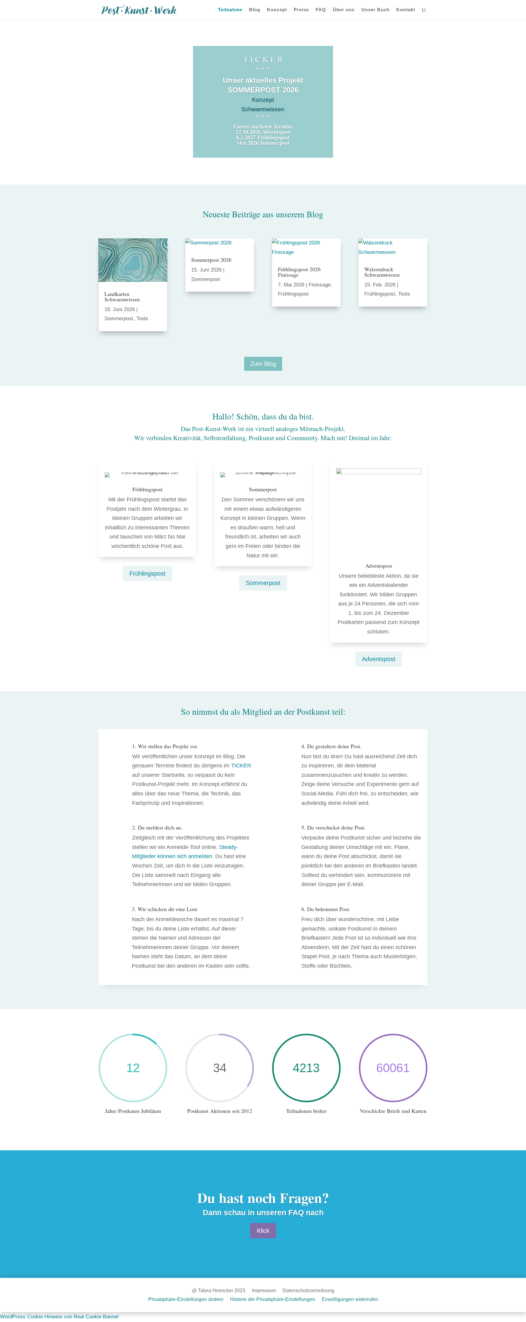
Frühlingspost (293, 294)
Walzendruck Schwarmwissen (382, 271)
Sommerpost (118, 318)
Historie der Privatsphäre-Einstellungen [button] (272, 1299)
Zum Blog (263, 363)
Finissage (320, 285)
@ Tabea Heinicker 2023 (218, 1291)
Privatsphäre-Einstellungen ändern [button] (185, 1299)
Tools (142, 318)
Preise (301, 10)
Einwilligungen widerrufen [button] (350, 1299)
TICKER (241, 766)
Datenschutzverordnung (308, 1291)
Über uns (344, 10)
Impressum (264, 1291)
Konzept (277, 10)
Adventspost (378, 659)
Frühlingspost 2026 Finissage (299, 271)
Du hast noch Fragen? (263, 1197)
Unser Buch (375, 10)
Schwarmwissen (262, 109)
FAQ (321, 10)
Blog (254, 10)
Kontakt (405, 10)
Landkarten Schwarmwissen (122, 296)
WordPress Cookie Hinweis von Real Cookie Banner (59, 1317)
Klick (263, 1230)
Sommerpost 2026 (211, 259)
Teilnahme (230, 10)
